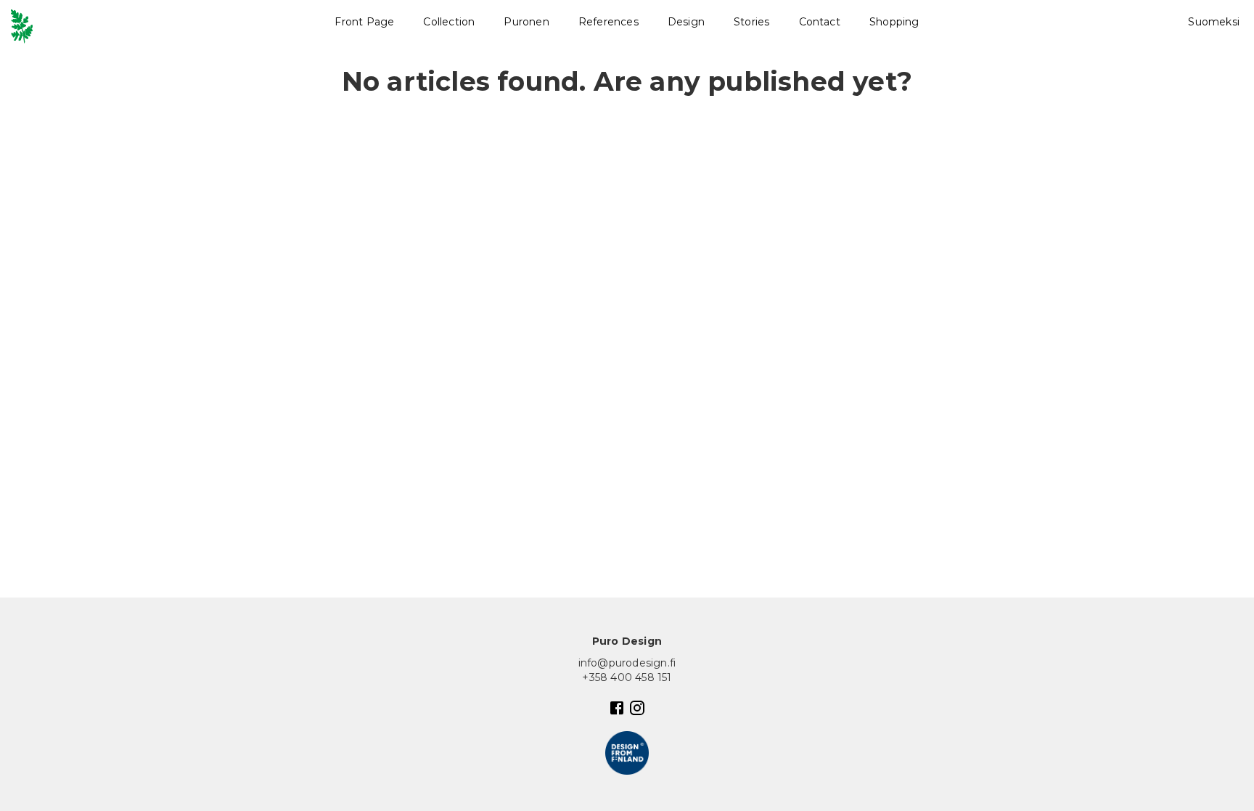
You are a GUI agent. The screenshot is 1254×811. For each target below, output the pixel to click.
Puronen (526, 21)
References (608, 21)
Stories (751, 21)
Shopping (894, 21)
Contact (819, 21)
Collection (449, 21)
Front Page (364, 21)
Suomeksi (1213, 21)
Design (686, 21)
